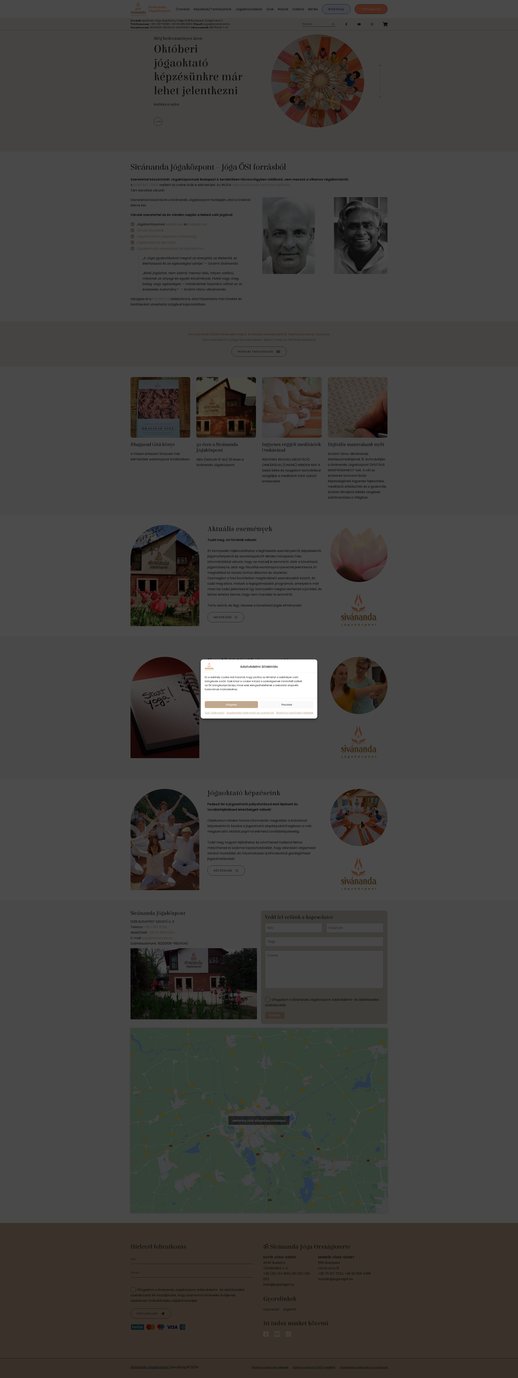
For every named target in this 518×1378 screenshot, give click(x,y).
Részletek (286, 704)
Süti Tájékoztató (214, 712)
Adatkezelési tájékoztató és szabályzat (250, 712)
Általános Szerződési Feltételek (294, 712)
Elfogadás (231, 704)
